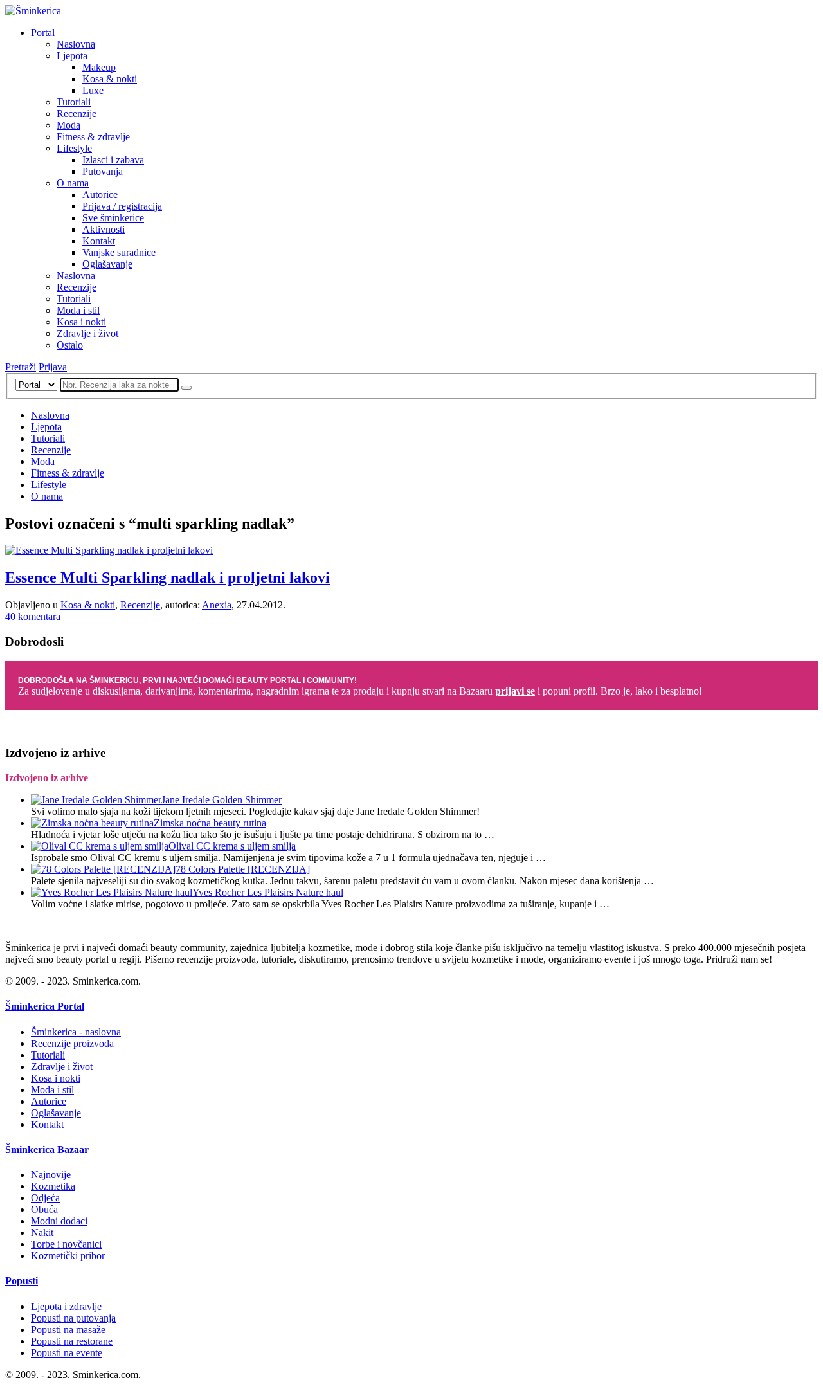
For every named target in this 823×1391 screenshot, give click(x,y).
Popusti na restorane (72, 1341)
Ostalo (70, 345)
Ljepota (72, 55)
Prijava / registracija (122, 206)
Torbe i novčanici (66, 1244)
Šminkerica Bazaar (47, 1149)
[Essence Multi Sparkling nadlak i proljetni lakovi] (109, 550)
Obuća (44, 1209)
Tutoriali (74, 101)
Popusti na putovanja (73, 1318)
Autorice (100, 194)
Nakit (42, 1232)
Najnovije (51, 1174)
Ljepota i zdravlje (66, 1306)
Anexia (216, 604)
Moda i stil (78, 310)
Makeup (99, 67)
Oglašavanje (107, 264)
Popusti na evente (66, 1352)
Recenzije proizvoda (72, 1043)
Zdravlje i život (87, 333)
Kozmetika (53, 1186)
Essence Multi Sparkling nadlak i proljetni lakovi (167, 577)
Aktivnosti (103, 229)
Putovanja (102, 171)
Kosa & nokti (109, 78)
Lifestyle (74, 148)
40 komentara (32, 616)
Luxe (93, 90)
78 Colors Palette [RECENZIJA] (243, 869)
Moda (68, 125)
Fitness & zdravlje (93, 136)
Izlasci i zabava (113, 159)
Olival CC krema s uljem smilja (232, 846)
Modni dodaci (59, 1220)
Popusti (21, 1280)
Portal (43, 32)
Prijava (53, 366)
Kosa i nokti (81, 321)
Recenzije (76, 113)
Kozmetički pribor (68, 1255)
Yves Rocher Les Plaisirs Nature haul (267, 892)
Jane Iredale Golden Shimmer (221, 799)
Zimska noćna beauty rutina (210, 822)
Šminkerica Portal (44, 1006)
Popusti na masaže (68, 1329)
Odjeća (45, 1197)
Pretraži (20, 366)
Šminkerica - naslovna (76, 1031)
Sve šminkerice (113, 217)
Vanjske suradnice (119, 252)
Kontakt (98, 240)
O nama (73, 182)
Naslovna (76, 44)
